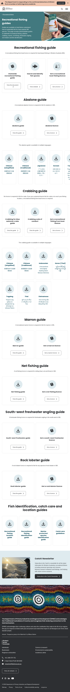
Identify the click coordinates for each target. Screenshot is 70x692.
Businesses (5, 650)
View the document (12, 85)
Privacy (11, 687)
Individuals (5, 647)
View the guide (17, 133)
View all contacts (9, 671)
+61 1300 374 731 (10, 657)
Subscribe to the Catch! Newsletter (47, 576)
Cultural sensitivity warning (32, 687)
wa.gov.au (44, 687)
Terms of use (18, 687)
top (67, 689)
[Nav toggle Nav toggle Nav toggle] (66, 9)
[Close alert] (68, 3)
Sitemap (4, 687)
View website (34, 86)
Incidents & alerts (40, 652)
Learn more (61, 3)
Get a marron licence (51, 353)
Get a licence (56, 86)
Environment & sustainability (44, 650)
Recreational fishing (8, 14)
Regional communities (9, 652)
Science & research (41, 647)
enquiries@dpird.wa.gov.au (13, 664)
